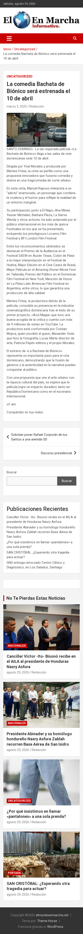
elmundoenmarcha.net (52, 915)
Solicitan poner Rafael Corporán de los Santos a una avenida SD (39, 437)
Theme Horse (47, 921)
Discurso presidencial (56, 453)
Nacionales (17, 645)
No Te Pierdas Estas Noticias (35, 598)
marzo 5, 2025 (17, 106)
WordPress (55, 927)
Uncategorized (20, 76)
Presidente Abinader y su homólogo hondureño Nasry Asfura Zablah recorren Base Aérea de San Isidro (41, 532)
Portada (14, 872)
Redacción (36, 106)
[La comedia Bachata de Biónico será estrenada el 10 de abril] (36, 115)
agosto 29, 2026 (18, 672)
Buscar (12, 472)
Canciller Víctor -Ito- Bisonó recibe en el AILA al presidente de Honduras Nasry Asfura (41, 661)
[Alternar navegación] (9, 38)
